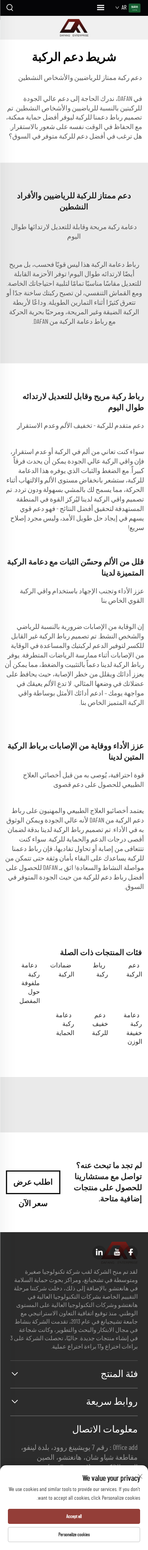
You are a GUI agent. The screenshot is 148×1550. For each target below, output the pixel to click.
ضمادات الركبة (62, 969)
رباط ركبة (100, 969)
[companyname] (74, 27)
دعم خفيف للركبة (100, 1024)
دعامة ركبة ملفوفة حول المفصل (29, 983)
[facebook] (131, 1252)
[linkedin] (99, 1252)
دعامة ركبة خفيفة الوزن (133, 1028)
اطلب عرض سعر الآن (33, 1186)
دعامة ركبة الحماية (65, 1024)
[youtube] (117, 1252)
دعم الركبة (134, 969)
